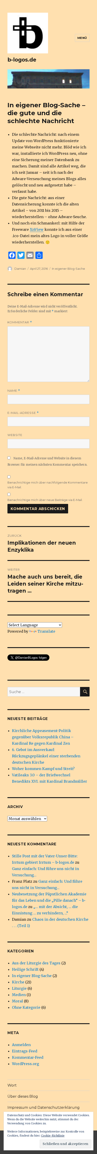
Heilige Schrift (25, 969)
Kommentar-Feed (27, 1057)
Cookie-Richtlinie (53, 1135)
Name (13, 391)
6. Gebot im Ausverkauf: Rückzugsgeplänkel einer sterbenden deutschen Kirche (46, 756)
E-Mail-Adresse (23, 413)
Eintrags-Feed (24, 1051)
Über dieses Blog (22, 1096)
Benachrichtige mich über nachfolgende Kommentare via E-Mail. (47, 485)
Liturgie (19, 988)
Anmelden (21, 1044)
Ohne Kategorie (26, 1007)
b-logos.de (21, 60)
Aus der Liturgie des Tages (36, 963)
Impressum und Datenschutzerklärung (43, 1107)
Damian (20, 268)
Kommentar (19, 322)
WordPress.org (25, 1063)
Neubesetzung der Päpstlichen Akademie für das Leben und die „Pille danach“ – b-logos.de (49, 900)
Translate (46, 631)
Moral (17, 1001)
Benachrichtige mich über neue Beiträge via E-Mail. (45, 500)
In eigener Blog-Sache (68, 268)
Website (14, 435)
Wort (12, 1085)
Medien (19, 994)
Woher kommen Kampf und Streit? (43, 768)
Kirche (18, 982)
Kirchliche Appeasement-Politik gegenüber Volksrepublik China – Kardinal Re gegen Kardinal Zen (43, 737)
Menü (82, 38)
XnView (37, 229)
